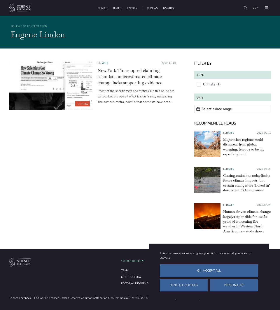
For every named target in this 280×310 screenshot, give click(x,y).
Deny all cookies (184, 285)
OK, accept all (209, 270)
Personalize (234, 285)
